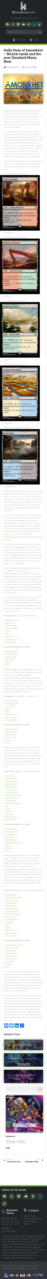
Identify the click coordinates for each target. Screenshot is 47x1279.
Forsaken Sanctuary (12, 914)
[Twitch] (29, 24)
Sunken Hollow (11, 784)
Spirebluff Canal (11, 792)
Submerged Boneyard (13, 803)
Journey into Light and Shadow (20, 1045)
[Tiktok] (39, 24)
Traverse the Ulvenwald (13, 537)
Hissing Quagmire (12, 703)
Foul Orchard (10, 706)
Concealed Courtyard (13, 897)
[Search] (40, 1089)
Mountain (9, 811)
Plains (7, 634)
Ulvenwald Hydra (33, 537)
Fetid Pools (9, 776)
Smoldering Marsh (12, 781)
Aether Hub (9, 636)
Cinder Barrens (11, 798)
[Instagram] (12, 24)
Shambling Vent (11, 903)
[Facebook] (7, 24)
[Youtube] (23, 24)
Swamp (7, 709)
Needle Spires (10, 906)
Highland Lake (10, 800)
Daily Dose (10, 1142)
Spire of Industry (11, 639)
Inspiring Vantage (11, 900)
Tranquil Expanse (11, 628)
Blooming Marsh (11, 701)
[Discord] (18, 24)
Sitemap (34, 1268)
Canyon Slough (11, 778)
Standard (21, 1142)
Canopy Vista (10, 623)
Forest (7, 631)
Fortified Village (11, 626)
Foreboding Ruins (12, 789)
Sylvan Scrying (9, 534)
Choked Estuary (11, 787)
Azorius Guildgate (11, 555)
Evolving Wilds (10, 642)
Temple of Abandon (11, 573)
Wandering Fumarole (13, 795)
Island (7, 806)
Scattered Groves (11, 620)
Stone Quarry (10, 917)
